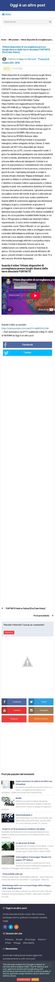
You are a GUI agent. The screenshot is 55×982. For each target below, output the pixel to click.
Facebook (27, 344)
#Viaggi (17, 943)
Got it (35, 979)
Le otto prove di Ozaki (25, 843)
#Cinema (9, 939)
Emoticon (9, 632)
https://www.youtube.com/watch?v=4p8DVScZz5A (25, 328)
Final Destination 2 (24, 815)
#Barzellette (28, 943)
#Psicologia (30, 939)
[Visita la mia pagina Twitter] (10, 927)
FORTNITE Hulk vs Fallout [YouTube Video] (25, 608)
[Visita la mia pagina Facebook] (5, 927)
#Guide (19, 939)
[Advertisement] (28, 30)
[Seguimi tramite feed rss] (16, 927)
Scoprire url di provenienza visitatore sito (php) (23, 829)
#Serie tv (42, 939)
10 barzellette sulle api (12, 874)
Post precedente (41, 616)
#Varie (8, 943)
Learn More (24, 979)
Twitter (27, 352)
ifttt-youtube (17, 68)
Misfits (19, 798)
